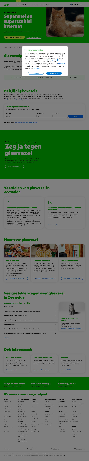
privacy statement (31, 65)
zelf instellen (37, 68)
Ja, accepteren (54, 73)
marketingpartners (52, 60)
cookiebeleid (61, 63)
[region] (45, 61)
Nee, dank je (36, 73)
